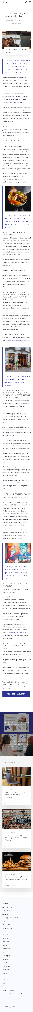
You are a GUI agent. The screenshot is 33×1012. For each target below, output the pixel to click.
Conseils (8, 812)
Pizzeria (4, 945)
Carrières (5, 987)
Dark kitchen (6, 966)
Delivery (4, 921)
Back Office (6, 911)
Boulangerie (6, 956)
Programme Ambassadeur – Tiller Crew (14, 994)
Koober (11, 435)
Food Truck (6, 949)
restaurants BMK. (18, 102)
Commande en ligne (8, 928)
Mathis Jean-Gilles (10, 885)
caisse (13, 611)
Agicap (23, 403)
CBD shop (5, 973)
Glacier (4, 963)
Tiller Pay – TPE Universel (10, 918)
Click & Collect (6, 925)
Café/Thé (5, 959)
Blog (3, 983)
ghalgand (10, 20)
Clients (8, 770)
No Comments (16, 23)
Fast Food (5, 942)
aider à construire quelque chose (19, 340)
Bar (3, 952)
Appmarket (5, 914)
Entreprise (5, 970)
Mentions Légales (8, 990)
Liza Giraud (9, 803)
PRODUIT (5, 904)
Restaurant (5, 938)
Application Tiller (7, 907)
